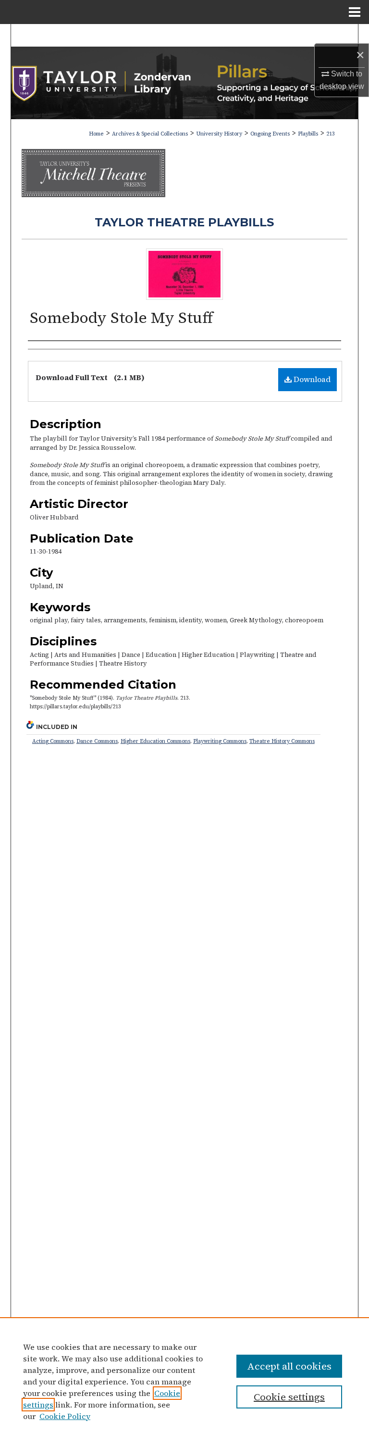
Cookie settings (289, 1397)
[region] (184, 1381)
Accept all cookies (289, 1366)
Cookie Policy (64, 1416)
